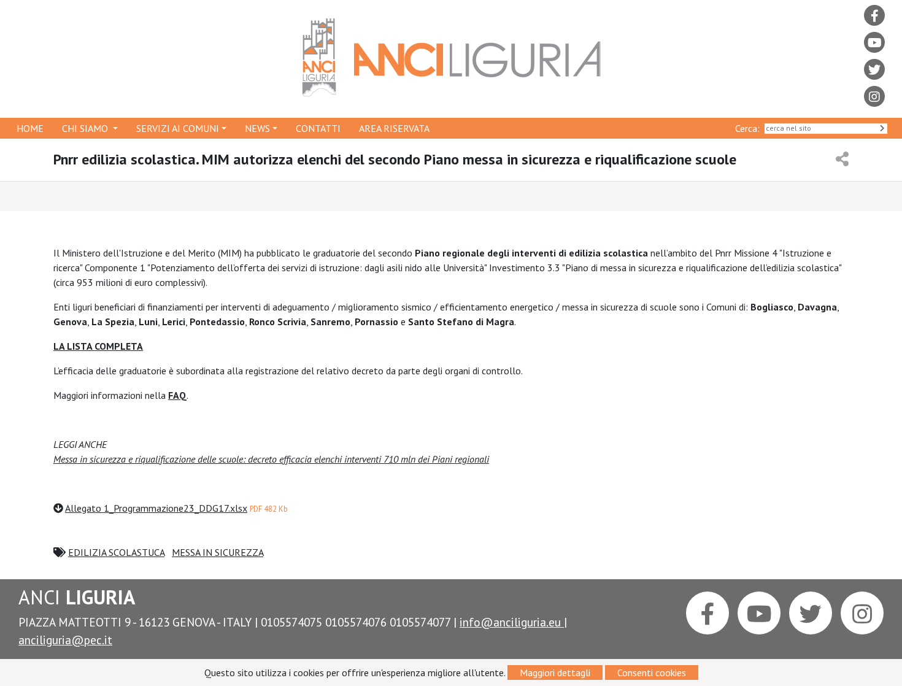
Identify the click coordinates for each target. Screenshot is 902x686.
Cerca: (750, 128)
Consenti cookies (651, 672)
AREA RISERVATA (394, 128)
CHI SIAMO (86, 128)
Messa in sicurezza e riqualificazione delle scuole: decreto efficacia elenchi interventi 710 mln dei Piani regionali (271, 459)
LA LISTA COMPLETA (98, 346)
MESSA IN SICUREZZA (217, 552)
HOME (30, 128)
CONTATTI (318, 128)
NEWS (257, 128)
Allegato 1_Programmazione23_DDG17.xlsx (156, 508)
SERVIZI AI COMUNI (177, 128)
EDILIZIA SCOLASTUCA (116, 552)
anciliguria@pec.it (65, 639)
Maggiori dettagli (555, 672)
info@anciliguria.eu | (513, 622)
